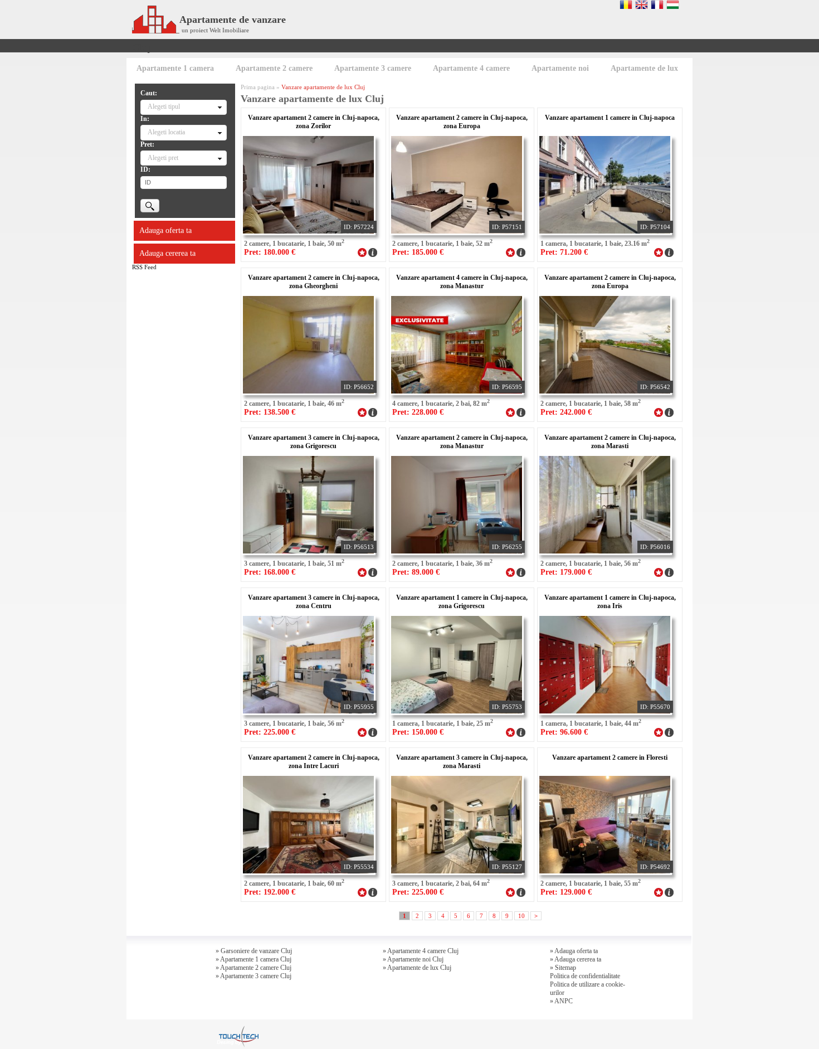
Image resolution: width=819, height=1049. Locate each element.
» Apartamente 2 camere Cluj (253, 968)
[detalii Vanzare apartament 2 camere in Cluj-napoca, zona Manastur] (520, 571)
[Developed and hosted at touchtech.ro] (237, 1029)
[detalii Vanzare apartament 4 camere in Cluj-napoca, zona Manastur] (520, 411)
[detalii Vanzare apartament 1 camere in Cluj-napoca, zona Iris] (669, 731)
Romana (626, 4)
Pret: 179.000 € (566, 572)
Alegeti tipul (164, 106)
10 (521, 915)
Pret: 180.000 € (269, 252)
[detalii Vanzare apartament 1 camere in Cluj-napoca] (669, 251)
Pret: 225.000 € (269, 732)
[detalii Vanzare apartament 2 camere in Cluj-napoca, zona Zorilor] (372, 251)
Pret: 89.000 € (416, 572)
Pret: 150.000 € (417, 732)
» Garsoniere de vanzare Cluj (254, 951)
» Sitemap (563, 968)
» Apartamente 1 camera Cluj (253, 959)
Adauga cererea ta (167, 253)
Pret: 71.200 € (564, 252)
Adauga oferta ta (165, 230)
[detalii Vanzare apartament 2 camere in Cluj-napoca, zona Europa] (520, 251)
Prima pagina (258, 87)
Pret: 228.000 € (417, 412)
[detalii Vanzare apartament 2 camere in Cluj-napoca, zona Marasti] (669, 571)
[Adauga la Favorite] (362, 251)
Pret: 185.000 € (417, 252)
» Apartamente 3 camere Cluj (253, 976)
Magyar (672, 4)
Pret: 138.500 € (269, 412)
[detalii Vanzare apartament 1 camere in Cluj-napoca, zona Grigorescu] (520, 731)
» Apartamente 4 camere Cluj (421, 951)
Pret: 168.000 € (269, 572)
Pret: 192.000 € (269, 892)
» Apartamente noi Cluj (413, 959)
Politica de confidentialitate (585, 976)
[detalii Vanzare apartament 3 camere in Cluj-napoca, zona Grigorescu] (372, 571)
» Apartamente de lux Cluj (417, 968)
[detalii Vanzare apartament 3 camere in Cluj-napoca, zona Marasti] (520, 891)
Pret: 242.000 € (566, 412)
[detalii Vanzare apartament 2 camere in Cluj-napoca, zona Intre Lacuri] (372, 891)
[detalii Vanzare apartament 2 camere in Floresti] (669, 891)
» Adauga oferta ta (574, 951)
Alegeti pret (163, 158)
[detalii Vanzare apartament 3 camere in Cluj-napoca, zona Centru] (372, 731)
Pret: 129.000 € (566, 892)
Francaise (657, 4)
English (641, 4)
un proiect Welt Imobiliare (215, 30)
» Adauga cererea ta (575, 959)
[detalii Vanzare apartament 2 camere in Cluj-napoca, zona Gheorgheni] (372, 411)
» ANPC (561, 1001)
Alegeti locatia (166, 132)
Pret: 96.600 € (564, 732)
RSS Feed (144, 267)
